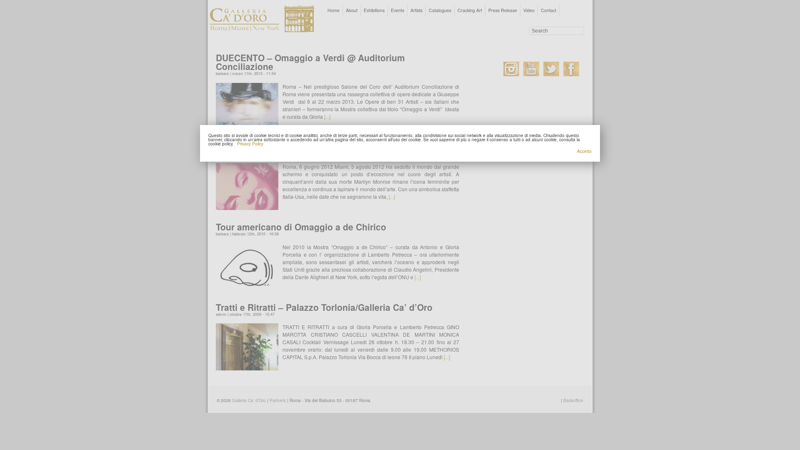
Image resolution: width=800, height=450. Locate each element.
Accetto (584, 151)
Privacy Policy (250, 144)
